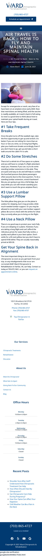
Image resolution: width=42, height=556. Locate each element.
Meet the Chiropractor (11, 377)
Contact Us (7, 390)
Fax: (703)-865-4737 (21, 310)
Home (5, 59)
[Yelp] (18, 538)
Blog (4, 394)
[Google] (30, 538)
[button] (21, 28)
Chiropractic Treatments (12, 350)
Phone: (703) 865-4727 (21, 308)
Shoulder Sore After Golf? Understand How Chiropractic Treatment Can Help (22, 483)
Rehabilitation (8, 355)
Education (6, 359)
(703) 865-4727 (21, 14)
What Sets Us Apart (10, 381)
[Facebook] (12, 538)
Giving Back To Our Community (14, 385)
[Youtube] (24, 538)
